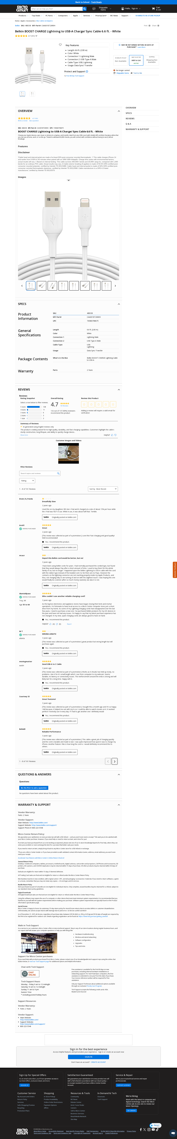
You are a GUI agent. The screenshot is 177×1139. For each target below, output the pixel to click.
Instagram (149, 1130)
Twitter (145, 1130)
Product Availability (51, 1099)
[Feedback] (174, 569)
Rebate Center (76, 1102)
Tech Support (102, 1099)
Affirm (46, 1108)
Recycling (20, 1108)
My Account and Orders (26, 1096)
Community (75, 1096)
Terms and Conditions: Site (42, 1133)
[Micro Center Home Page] (22, 8)
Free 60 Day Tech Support (75, 76)
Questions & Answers (34, 774)
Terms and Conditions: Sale (62, 1133)
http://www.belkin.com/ (39, 822)
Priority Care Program (94, 986)
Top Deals (36, 15)
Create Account (98, 1062)
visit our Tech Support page (39, 961)
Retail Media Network (78, 1116)
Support (124, 15)
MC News (114, 15)
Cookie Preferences (111, 1133)
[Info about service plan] (87, 71)
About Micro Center (40, 1131)
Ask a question (34, 120)
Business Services (77, 1113)
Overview (25, 111)
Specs (22, 304)
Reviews (24, 389)
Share (154, 26)
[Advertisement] (88, 1040)
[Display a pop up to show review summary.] (36, 36)
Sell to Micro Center (78, 1111)
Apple (75, 15)
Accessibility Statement (56, 1131)
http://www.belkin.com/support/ (44, 825)
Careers (73, 1108)
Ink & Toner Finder (77, 1105)
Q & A (128, 123)
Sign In (88, 1057)
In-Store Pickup (49, 1096)
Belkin (17, 25)
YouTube (153, 1130)
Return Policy (22, 1099)
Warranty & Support (34, 805)
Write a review (22, 120)
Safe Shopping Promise (26, 1105)
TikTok (157, 1130)
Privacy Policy (131, 1131)
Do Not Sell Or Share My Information (113, 1131)
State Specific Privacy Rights (75, 1131)
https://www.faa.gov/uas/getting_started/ (93, 916)
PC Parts (49, 15)
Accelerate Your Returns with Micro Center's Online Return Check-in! (41, 858)
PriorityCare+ (101, 15)
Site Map (74, 1119)
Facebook (140, 1130)
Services (86, 15)
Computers (63, 15)
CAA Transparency (92, 1131)
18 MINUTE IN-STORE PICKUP (147, 15)
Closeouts (101, 1096)
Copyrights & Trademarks (82, 1133)
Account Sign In (98, 1133)
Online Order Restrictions (53, 1102)
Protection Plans (23, 1111)
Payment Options (50, 1105)
